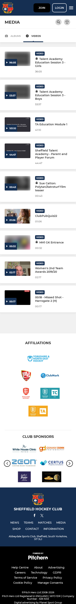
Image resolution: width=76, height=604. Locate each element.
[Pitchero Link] (38, 558)
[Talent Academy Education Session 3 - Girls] (17, 59)
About (38, 567)
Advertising (56, 567)
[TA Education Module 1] (17, 124)
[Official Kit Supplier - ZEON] (24, 463)
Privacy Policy (52, 577)
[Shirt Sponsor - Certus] (51, 463)
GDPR (57, 572)
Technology (39, 572)
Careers (20, 572)
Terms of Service (25, 577)
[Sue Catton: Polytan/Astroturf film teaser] (17, 183)
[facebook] (34, 516)
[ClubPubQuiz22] (17, 216)
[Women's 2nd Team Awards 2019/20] (17, 268)
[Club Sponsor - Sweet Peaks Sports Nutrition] (24, 477)
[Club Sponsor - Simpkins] (51, 477)
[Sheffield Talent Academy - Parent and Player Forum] (17, 150)
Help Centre (20, 567)
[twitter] (41, 516)
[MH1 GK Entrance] (17, 242)
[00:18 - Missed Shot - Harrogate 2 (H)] (17, 297)
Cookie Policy (22, 582)
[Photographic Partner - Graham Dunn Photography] (51, 449)
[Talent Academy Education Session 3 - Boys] (17, 92)
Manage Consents (50, 582)
